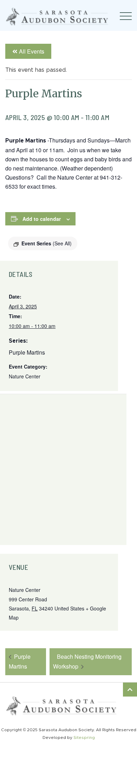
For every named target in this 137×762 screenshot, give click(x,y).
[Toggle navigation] (126, 16)
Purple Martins (27, 352)
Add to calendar (41, 218)
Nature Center (24, 376)
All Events (31, 51)
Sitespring (84, 737)
